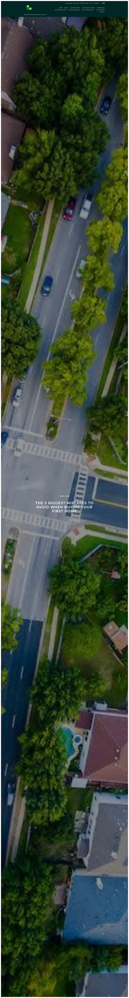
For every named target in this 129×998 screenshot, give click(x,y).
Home (60, 7)
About (66, 7)
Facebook (102, 3)
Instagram (104, 3)
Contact (102, 12)
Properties (100, 7)
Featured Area (75, 7)
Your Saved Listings (88, 7)
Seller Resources (88, 9)
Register (96, 3)
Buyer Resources (73, 9)
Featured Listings (60, 9)
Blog (67, 496)
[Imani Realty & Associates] (29, 8)
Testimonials (100, 9)
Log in (91, 3)
